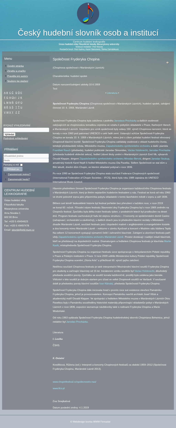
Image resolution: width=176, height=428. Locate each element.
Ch (13, 97)
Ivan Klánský (106, 283)
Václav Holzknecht (138, 150)
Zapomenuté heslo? (19, 179)
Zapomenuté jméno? (19, 174)
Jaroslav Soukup (160, 158)
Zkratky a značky (16, 70)
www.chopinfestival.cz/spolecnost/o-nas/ (74, 381)
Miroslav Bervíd (132, 158)
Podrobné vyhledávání (15, 138)
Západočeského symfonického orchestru (128, 146)
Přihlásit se (13, 169)
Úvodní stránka (15, 66)
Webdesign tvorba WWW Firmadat (91, 421)
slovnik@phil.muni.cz (23, 229)
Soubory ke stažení (17, 81)
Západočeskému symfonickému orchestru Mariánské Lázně (90, 237)
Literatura (112, 93)
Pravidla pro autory (17, 76)
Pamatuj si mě (11, 164)
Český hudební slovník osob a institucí (88, 32)
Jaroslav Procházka (159, 150)
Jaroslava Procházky (125, 120)
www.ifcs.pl (59, 388)
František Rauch (62, 150)
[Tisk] (167, 63)
